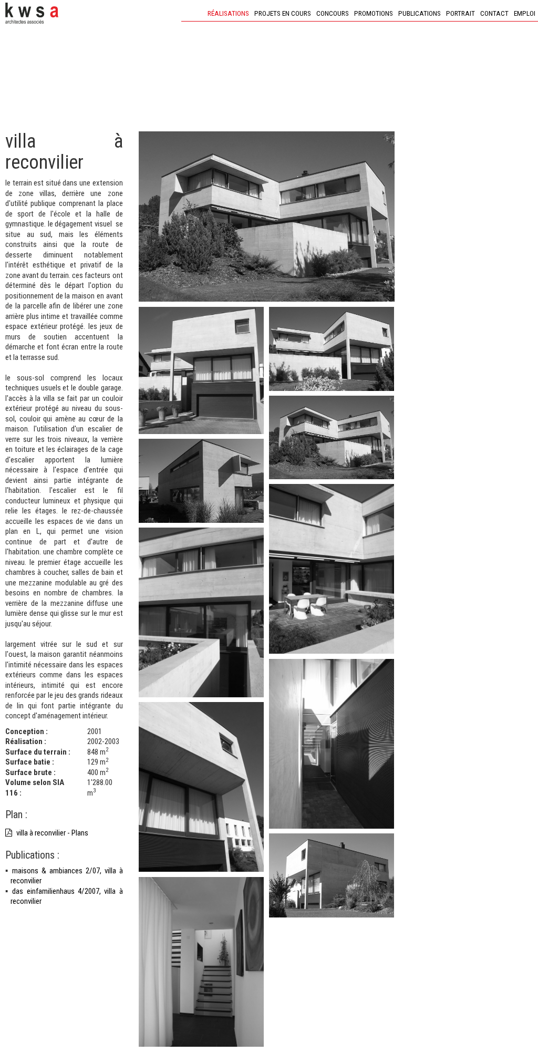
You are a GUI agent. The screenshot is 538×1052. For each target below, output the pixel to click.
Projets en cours (282, 13)
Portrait (460, 13)
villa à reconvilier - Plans (51, 833)
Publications (419, 13)
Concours (332, 13)
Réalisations (228, 13)
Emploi (524, 13)
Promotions (373, 13)
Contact (494, 13)
